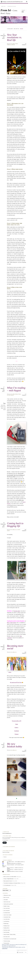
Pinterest (16, 734)
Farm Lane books (7, 908)
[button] (16, 61)
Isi (11, 43)
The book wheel (16, 611)
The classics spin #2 (19, 864)
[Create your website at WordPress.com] (14, 1)
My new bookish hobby (14, 745)
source (9, 672)
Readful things (6, 923)
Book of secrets (6, 897)
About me (3, 6)
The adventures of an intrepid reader (10, 938)
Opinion (13, 44)
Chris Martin (6, 899)
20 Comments (24, 530)
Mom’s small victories (11, 622)
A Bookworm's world (7, 895)
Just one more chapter (7, 914)
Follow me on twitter (8, 850)
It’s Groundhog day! (7, 885)
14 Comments (24, 751)
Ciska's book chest (7, 901)
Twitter (16, 724)
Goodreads (16, 730)
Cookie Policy (4, 948)
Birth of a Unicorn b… (11, 867)
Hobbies (8, 44)
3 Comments (24, 395)
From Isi (6, 10)
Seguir (5, 842)
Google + (16, 727)
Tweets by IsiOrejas (5, 852)
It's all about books (7, 912)
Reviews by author (12, 6)
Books (17, 394)
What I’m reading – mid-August (16, 389)
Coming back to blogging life (15, 524)
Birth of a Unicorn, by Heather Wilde (10, 876)
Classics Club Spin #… (11, 864)
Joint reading (11, 395)
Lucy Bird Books (6, 921)
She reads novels (7, 936)
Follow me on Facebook (9, 846)
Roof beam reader (7, 930)
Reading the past (6, 925)
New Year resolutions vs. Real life (14, 37)
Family (17, 43)
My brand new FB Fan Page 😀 (16, 682)
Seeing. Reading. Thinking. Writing (9, 934)
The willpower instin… (11, 861)
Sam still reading (6, 932)
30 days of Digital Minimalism (8, 878)
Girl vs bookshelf (6, 910)
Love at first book (7, 919)
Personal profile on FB (16, 720)
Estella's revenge (6, 906)
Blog (14, 43)
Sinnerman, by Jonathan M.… (17, 863)
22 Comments (24, 653)
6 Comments (24, 44)
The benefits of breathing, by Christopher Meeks (12, 883)
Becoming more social (15, 647)
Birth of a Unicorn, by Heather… (17, 871)
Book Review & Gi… (10, 869)
